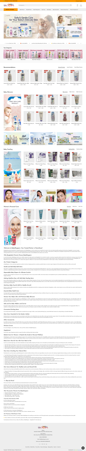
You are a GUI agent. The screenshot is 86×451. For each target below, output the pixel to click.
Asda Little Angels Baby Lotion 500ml (64, 123)
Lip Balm (6, 362)
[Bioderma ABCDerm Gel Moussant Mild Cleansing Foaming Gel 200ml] (41, 214)
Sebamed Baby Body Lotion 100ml (52, 123)
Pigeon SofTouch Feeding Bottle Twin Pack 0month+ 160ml (76, 180)
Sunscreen (6, 363)
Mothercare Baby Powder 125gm (36, 83)
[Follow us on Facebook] (41, 444)
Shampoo (6, 371)
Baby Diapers (15, 272)
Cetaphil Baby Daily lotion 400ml (23, 83)
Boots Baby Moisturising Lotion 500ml (29, 123)
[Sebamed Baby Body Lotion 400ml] (76, 116)
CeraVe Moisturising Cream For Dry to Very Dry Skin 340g (76, 221)
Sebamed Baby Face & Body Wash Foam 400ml (63, 83)
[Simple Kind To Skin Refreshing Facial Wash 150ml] (64, 214)
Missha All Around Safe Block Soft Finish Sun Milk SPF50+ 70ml (29, 238)
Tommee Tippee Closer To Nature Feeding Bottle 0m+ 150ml (29, 180)
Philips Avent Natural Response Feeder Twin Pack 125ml (41, 164)
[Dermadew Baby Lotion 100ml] (41, 116)
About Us (55, 446)
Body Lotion (7, 346)
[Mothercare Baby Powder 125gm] (36, 76)
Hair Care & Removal (10, 367)
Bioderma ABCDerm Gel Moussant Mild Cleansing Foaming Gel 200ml (41, 221)
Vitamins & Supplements (74, 9)
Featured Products (61, 67)
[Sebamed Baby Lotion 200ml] (41, 99)
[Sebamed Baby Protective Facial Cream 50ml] (76, 76)
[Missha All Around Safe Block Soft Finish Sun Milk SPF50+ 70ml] (29, 231)
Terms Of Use (27, 446)
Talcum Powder (7, 348)
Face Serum (6, 359)
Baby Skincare (22, 9)
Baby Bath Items (28, 9)
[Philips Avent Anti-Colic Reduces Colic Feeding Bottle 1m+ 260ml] (41, 173)
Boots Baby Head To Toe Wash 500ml (49, 83)
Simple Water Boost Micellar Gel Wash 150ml (52, 221)
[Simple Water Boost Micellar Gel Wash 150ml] (53, 214)
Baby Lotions (65, 91)
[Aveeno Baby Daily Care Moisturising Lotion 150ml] (29, 99)
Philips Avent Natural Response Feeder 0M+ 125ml (64, 164)
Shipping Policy (50, 446)
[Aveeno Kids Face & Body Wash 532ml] (10, 76)
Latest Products (70, 67)
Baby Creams (72, 91)
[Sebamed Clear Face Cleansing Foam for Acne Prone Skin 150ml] (41, 231)
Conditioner (10, 371)
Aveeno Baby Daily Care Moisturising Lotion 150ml (29, 106)
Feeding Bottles (72, 149)
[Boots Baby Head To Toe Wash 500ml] (50, 76)
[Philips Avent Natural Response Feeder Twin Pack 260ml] (29, 157)
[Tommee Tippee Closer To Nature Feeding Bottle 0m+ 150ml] (29, 173)
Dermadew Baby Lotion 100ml (41, 123)
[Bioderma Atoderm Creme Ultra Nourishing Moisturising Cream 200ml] (64, 231)
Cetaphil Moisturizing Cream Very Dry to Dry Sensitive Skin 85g (52, 238)
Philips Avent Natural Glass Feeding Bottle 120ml (52, 180)
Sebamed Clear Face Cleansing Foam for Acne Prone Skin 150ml (41, 238)
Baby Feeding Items (36, 9)
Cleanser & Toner (7, 357)
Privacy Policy (37, 446)
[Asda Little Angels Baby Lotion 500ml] (64, 116)
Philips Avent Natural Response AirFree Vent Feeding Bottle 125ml (64, 180)
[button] (83, 448)
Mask (9, 373)
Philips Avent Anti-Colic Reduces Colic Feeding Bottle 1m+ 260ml (41, 180)
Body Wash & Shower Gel (9, 344)
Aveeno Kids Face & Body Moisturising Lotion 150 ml (76, 106)
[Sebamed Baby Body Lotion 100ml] (53, 116)
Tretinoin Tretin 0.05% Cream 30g (76, 238)
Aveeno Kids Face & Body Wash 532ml (10, 83)
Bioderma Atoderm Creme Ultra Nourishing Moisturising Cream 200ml (64, 238)
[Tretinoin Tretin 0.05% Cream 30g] (76, 231)
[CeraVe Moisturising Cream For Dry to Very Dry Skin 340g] (76, 214)
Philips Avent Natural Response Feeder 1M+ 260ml (52, 164)
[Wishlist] (14, 71)
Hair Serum (6, 374)
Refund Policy (32, 446)
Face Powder (7, 364)
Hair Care (80, 206)
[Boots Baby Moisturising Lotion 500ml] (29, 116)
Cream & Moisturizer (8, 358)
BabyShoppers (15, 248)
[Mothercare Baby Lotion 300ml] (64, 99)
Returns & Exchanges (43, 446)
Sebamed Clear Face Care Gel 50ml (29, 221)
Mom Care (43, 9)
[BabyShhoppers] (43, 427)
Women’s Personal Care (64, 9)
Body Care (75, 206)
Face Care (69, 206)
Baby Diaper (49, 9)
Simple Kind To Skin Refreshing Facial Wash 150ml (64, 221)
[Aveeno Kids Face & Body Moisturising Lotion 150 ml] (76, 99)
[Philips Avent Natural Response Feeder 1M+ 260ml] (53, 157)
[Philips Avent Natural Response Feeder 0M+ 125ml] (64, 157)
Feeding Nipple (79, 149)
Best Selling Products (78, 67)
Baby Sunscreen (79, 91)
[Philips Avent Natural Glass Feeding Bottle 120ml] (53, 173)
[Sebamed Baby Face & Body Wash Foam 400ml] (63, 76)
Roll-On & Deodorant (8, 347)
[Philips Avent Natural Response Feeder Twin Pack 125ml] (41, 157)
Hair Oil (6, 373)
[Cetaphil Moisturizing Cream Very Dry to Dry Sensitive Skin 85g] (53, 231)
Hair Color (6, 375)
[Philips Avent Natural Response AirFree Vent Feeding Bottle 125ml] (64, 173)
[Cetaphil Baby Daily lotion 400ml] (23, 76)
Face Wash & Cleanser (8, 355)
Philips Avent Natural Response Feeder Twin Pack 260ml (29, 164)
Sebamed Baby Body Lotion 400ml (76, 123)
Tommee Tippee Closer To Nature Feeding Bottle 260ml (76, 164)
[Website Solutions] (78, 449)
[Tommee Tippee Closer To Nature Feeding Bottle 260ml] (76, 157)
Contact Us (59, 446)
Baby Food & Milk (56, 9)
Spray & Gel (11, 374)
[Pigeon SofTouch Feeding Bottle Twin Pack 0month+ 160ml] (76, 173)
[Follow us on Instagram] (44, 444)
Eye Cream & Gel (7, 360)
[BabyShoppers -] (9, 5)
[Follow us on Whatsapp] (46, 444)
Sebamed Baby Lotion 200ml (41, 106)
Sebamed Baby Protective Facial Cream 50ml (76, 83)
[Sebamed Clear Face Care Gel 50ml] (29, 214)
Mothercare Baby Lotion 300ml (64, 106)
